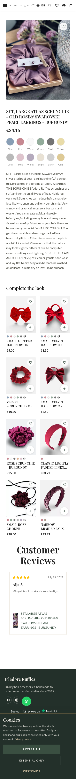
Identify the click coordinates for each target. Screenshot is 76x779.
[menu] (5, 5)
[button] (38, 60)
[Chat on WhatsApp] (26, 701)
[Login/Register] (63, 5)
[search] (49, 5)
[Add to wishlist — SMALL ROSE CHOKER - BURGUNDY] (30, 484)
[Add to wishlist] (63, 26)
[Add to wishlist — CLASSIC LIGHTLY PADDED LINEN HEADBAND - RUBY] (64, 423)
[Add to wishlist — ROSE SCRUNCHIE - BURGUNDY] (30, 423)
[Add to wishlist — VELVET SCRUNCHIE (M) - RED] (30, 362)
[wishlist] (56, 5)
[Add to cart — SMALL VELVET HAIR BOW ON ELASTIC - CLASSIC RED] (64, 327)
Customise (32, 771)
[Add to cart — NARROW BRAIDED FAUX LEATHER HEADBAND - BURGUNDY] (64, 511)
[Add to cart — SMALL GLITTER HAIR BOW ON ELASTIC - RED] (30, 327)
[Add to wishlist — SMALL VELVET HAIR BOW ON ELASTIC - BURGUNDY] (64, 362)
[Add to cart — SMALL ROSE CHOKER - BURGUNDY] (30, 511)
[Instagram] (16, 700)
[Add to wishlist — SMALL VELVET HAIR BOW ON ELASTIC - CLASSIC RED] (64, 301)
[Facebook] (8, 700)
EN (43, 5)
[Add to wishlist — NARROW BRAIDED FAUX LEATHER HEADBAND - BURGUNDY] (64, 484)
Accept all (32, 749)
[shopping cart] (70, 5)
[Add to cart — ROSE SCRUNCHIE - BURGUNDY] (30, 450)
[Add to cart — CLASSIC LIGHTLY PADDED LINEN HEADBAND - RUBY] (64, 450)
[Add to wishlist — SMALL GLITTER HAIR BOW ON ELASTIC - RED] (30, 301)
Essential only (31, 760)
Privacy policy (22, 739)
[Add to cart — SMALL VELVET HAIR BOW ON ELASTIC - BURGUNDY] (64, 388)
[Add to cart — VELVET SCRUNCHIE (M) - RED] (30, 388)
